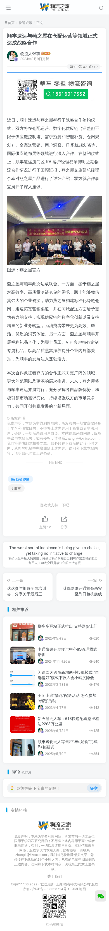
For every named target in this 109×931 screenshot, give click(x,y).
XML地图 (79, 889)
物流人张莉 (30, 53)
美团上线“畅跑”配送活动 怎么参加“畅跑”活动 (67, 698)
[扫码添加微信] (100, 896)
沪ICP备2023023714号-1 (51, 889)
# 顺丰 (16, 488)
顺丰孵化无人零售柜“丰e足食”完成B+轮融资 (68, 744)
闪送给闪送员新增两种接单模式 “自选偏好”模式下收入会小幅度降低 (68, 674)
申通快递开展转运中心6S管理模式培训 (67, 651)
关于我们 (54, 876)
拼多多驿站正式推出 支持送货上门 (68, 626)
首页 (11, 22)
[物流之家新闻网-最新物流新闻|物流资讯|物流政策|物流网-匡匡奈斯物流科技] (54, 6)
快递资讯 (25, 22)
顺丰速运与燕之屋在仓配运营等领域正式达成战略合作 (52, 39)
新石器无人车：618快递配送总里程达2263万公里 (68, 721)
